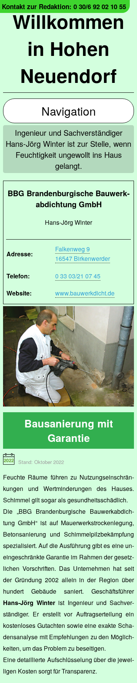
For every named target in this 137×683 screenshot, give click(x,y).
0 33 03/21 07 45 (77, 276)
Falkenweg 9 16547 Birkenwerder (82, 254)
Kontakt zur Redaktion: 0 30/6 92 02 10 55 (64, 6)
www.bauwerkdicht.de (85, 293)
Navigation (68, 111)
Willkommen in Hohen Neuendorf (68, 48)
